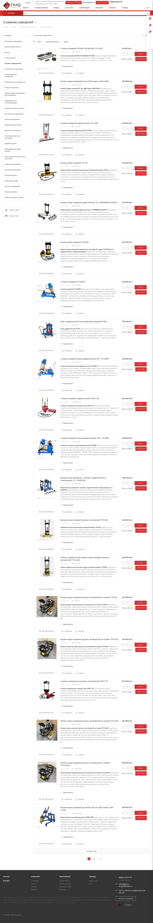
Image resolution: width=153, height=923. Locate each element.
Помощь (92, 876)
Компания (35, 876)
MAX (130, 2)
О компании (35, 881)
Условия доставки (65, 884)
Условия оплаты (64, 881)
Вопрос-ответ (93, 881)
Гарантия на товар (65, 886)
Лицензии (34, 886)
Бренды (6, 881)
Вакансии (34, 889)
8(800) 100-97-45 (116, 2)
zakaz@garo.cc (89, 2)
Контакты (34, 884)
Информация (64, 876)
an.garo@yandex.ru (125, 886)
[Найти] (147, 13)
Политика (62, 889)
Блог (90, 884)
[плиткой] (142, 35)
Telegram (126, 2)
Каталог (6, 876)
